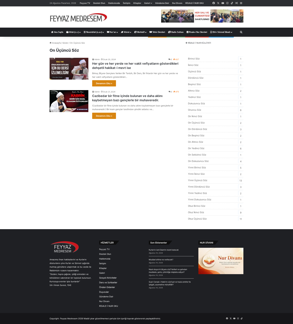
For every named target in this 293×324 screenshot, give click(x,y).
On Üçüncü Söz (196, 122)
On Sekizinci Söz (197, 154)
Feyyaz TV (85, 3)
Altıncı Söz (193, 90)
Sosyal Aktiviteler (108, 277)
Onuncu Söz (194, 109)
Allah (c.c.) (74, 32)
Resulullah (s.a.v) (94, 32)
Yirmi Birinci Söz (197, 167)
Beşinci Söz (194, 84)
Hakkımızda (114, 3)
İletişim (126, 3)
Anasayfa (56, 43)
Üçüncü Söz (194, 71)
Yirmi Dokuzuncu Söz (199, 199)
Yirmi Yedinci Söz (197, 193)
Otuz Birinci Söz (196, 205)
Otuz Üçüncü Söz (197, 218)
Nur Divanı (177, 3)
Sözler (65, 43)
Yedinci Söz (194, 97)
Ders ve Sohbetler (108, 282)
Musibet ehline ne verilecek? (161, 259)
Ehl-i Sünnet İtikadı (221, 32)
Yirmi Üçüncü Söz (197, 180)
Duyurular (104, 292)
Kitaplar (137, 3)
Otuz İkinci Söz (196, 212)
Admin (97, 59)
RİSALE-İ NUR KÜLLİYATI (199, 43)
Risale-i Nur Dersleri (197, 32)
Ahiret (126, 32)
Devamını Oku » (104, 83)
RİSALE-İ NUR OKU (194, 3)
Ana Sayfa (58, 32)
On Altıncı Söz (195, 141)
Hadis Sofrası (177, 32)
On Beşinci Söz (196, 135)
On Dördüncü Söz (197, 129)
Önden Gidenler (107, 287)
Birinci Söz (194, 58)
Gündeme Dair (162, 3)
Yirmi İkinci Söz (196, 173)
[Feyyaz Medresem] (80, 17)
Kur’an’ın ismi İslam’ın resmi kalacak (164, 250)
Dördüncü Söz (195, 77)
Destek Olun (99, 3)
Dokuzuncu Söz (196, 103)
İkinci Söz (193, 65)
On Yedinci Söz (196, 148)
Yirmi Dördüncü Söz (199, 186)
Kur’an (112, 32)
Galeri (147, 3)
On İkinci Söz (195, 116)
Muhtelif (141, 32)
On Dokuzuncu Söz (198, 161)
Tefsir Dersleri (158, 32)
